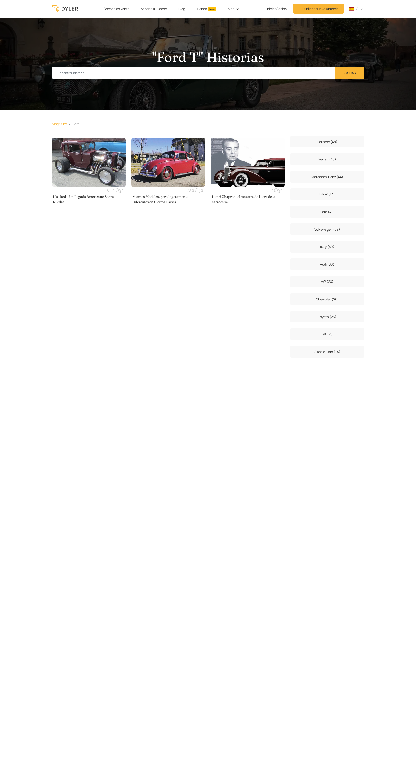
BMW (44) (327, 194)
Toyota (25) (327, 316)
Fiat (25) (327, 334)
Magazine (59, 123)
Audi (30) (327, 264)
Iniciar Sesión (276, 9)
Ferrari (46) (327, 159)
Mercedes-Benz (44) (327, 176)
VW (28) (327, 281)
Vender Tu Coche (154, 9)
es (356, 9)
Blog (181, 9)
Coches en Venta (117, 9)
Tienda (206, 9)
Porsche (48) (327, 142)
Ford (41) (327, 211)
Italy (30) (327, 246)
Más (231, 9)
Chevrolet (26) (327, 299)
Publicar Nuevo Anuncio (320, 9)
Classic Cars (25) (327, 351)
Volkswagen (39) (327, 229)
